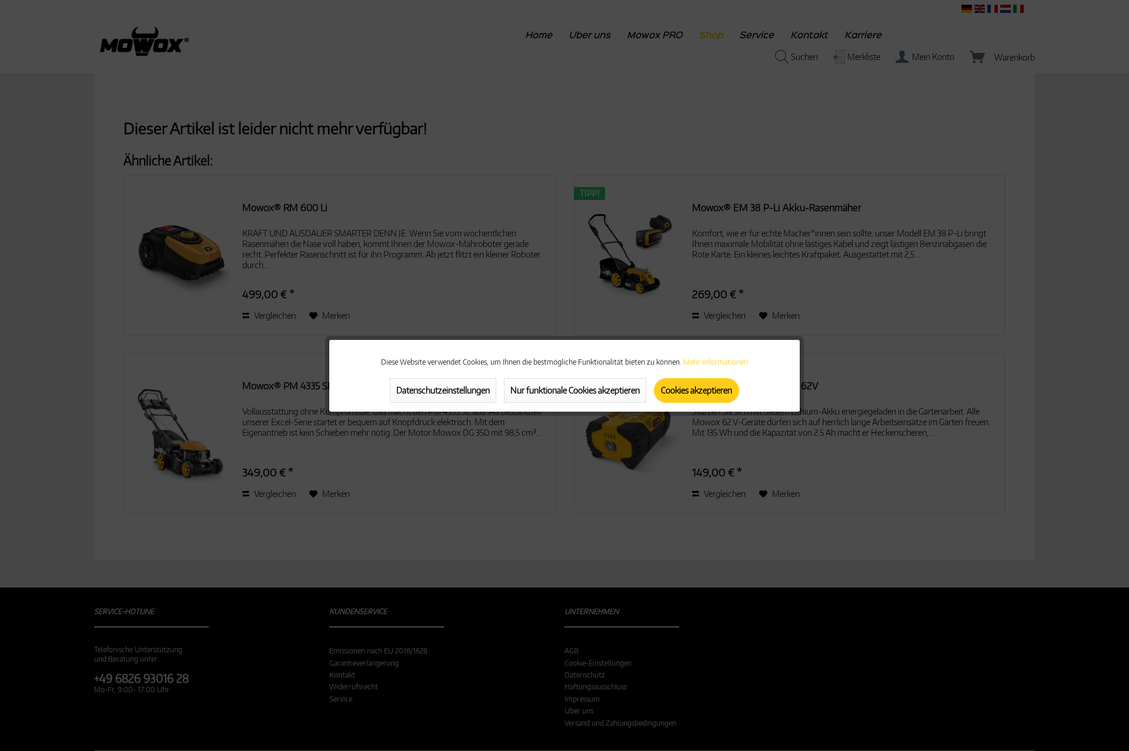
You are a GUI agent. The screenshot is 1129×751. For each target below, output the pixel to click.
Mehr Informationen (715, 362)
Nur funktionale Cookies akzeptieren (575, 390)
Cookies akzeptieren (696, 390)
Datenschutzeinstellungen (443, 390)
